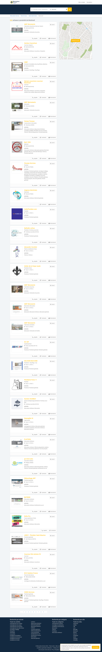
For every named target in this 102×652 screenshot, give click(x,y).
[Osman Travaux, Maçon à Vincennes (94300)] (17, 125)
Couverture (12, 634)
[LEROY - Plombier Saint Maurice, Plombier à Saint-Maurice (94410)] (17, 540)
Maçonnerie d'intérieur (36, 623)
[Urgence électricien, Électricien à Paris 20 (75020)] (17, 194)
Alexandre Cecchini (30, 247)
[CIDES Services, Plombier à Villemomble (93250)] (17, 596)
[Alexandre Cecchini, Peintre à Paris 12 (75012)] (17, 251)
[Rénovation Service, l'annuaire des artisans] (15, 2)
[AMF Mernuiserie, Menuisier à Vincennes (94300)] (17, 107)
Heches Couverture (30, 43)
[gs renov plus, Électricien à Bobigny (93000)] (17, 463)
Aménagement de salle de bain (17, 628)
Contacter (44, 38)
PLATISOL (27, 439)
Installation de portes (15, 638)
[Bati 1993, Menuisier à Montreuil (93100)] (17, 147)
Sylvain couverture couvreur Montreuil (33, 82)
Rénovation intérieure (57, 632)
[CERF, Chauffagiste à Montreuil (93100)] (17, 66)
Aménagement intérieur (57, 623)
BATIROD (27, 497)
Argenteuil (75, 623)
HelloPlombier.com (30, 209)
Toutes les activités (15, 622)
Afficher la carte (75, 40)
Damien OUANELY (30, 399)
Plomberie (54, 631)
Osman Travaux (29, 121)
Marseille (75, 629)
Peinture (33, 627)
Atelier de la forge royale (32, 266)
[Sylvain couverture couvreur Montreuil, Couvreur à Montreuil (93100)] (17, 85)
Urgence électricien (30, 190)
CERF (26, 62)
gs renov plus (28, 459)
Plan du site (52, 646)
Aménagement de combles (16, 623)
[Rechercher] (70, 9)
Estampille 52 (28, 418)
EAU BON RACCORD (30, 361)
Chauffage (12, 632)
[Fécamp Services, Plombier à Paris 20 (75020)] (17, 168)
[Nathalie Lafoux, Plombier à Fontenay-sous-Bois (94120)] (17, 232)
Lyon (74, 628)
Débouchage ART (30, 478)
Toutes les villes (77, 622)
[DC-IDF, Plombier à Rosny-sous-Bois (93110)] (17, 346)
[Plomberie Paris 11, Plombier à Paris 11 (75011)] (17, 384)
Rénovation (33, 636)
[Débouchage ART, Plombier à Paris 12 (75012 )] (17, 483)
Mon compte (82, 2)
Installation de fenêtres (15, 635)
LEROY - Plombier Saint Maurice (35, 535)
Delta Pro (27, 516)
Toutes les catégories (58, 622)
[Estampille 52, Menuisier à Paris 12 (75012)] (17, 423)
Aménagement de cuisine (16, 625)
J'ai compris (95, 647)
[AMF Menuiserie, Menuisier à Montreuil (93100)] (17, 29)
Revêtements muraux (36, 635)
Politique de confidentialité (59, 647)
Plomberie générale (35, 629)
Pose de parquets (35, 632)
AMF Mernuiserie (30, 102)
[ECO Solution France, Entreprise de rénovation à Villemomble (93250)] (17, 577)
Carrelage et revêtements (58, 625)
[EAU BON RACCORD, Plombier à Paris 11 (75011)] (17, 365)
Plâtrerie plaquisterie (36, 630)
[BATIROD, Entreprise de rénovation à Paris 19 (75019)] (17, 502)
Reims (74, 637)
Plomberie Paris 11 (30, 380)
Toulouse (75, 638)
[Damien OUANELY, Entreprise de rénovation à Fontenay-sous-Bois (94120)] (17, 403)
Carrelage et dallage (14, 629)
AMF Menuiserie (29, 24)
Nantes (75, 632)
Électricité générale (35, 638)
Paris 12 (75, 634)
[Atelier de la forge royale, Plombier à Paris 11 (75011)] (17, 270)
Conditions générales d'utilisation (44, 647)
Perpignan (75, 635)
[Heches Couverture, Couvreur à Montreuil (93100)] (17, 47)
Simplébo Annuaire (59, 649)
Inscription (89, 2)
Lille (74, 626)
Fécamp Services (30, 163)
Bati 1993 (27, 142)
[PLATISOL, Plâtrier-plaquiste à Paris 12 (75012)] (17, 444)
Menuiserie (54, 628)
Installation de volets (14, 640)
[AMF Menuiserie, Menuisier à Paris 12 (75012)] (17, 289)
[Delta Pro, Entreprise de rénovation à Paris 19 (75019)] (17, 520)
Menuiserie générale (35, 624)
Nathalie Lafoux (29, 228)
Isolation (33, 621)
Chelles (75, 625)
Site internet (53, 38)
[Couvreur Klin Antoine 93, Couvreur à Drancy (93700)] (17, 558)
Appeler (35, 38)
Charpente (12, 631)
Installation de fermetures (16, 637)
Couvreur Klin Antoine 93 (32, 554)
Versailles (75, 640)
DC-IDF (26, 342)
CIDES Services (29, 592)
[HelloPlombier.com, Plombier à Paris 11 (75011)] (17, 213)
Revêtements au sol (35, 633)
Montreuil (75, 631)
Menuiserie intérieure (36, 626)
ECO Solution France (31, 573)
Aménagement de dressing (16, 626)
